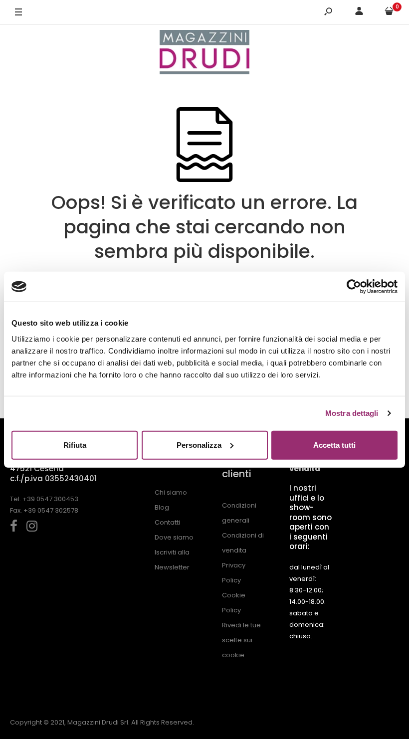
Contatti (167, 522)
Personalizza (199, 444)
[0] (389, 12)
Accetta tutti (334, 444)
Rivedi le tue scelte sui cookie (241, 640)
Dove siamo (174, 537)
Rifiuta (74, 444)
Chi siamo (171, 492)
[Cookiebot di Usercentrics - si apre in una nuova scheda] (354, 286)
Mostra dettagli (352, 413)
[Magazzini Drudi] (204, 53)
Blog (162, 507)
